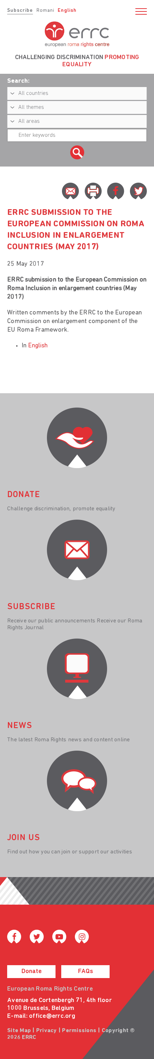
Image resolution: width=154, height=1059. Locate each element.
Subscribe (20, 10)
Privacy (46, 1031)
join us (23, 838)
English (67, 10)
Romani (45, 10)
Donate (31, 971)
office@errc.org (52, 1016)
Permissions (79, 1031)
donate (23, 495)
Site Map (19, 1031)
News (19, 726)
